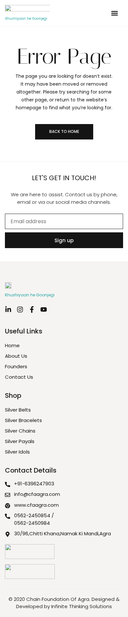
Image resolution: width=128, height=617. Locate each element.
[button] (114, 13)
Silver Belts (18, 409)
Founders (16, 366)
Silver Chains (20, 430)
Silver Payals (19, 441)
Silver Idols (17, 451)
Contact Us (19, 376)
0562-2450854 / (34, 515)
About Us (16, 355)
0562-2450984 (32, 523)
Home (12, 345)
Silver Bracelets (23, 420)
